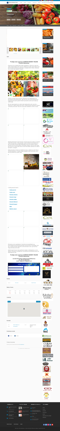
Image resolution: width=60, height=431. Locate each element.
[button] (48, 104)
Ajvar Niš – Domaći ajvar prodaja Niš (48, 65)
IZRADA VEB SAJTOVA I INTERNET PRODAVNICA (47, 2)
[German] (43, 0)
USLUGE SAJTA (34, 2)
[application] (48, 104)
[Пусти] (43, 106)
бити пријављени (21, 344)
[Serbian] (49, 0)
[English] (40, 0)
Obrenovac (34, 282)
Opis (10, 25)
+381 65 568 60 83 (15, 326)
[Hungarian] (45, 0)
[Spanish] (52, 0)
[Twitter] (46, 424)
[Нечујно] (50, 106)
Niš (44, 66)
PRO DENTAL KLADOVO (26, 414)
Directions (39, 301)
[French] (41, 0)
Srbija (32, 282)
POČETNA (25, 2)
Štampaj (19, 19)
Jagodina (45, 80)
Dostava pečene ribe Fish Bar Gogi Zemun (49, 94)
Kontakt (22, 25)
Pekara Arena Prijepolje (47, 51)
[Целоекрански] (52, 106)
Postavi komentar (27, 25)
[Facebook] (44, 424)
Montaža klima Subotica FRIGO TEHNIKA (28, 407)
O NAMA (21, 2)
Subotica (24, 408)
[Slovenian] (51, 0)
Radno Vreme (14, 25)
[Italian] (47, 0)
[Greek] (44, 0)
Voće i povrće (16, 282)
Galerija (7, 25)
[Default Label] (50, 424)
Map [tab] (9, 301)
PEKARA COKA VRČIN (46, 37)
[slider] (47, 106)
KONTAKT (39, 2)
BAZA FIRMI (29, 2)
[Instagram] (48, 424)
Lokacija (19, 25)
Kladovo (24, 415)
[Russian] (48, 0)
